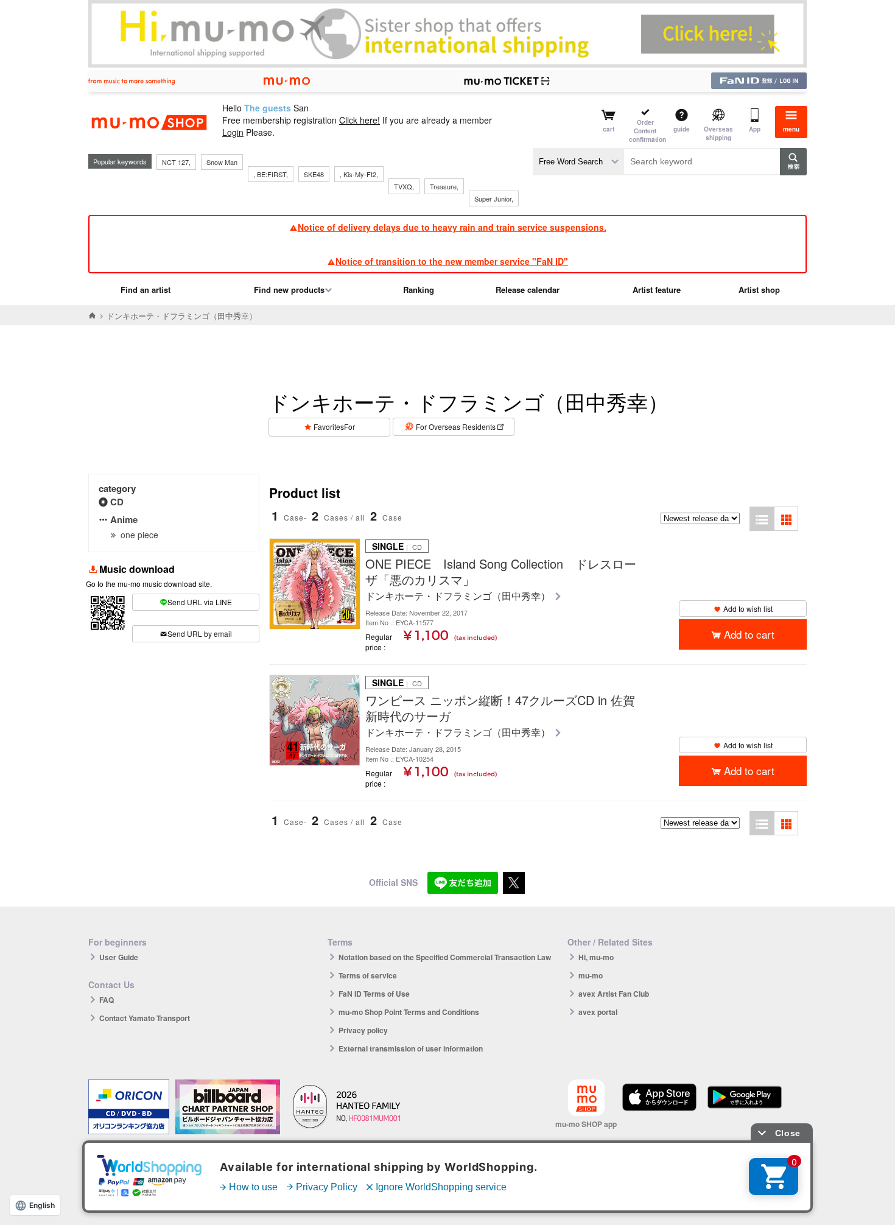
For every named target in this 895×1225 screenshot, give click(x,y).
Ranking (418, 289)
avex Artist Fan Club (613, 993)
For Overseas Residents (456, 426)
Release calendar (528, 289)
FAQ (106, 999)
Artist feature (657, 289)
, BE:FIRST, (270, 174)
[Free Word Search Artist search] (578, 161)
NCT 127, (176, 162)
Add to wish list (748, 608)
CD (117, 501)
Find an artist (145, 289)
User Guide (118, 957)
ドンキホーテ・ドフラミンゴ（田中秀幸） (459, 596)
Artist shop (759, 289)
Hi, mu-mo (596, 957)
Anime (124, 519)
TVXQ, (404, 186)
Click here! (359, 120)
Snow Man (221, 162)
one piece (139, 534)
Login (233, 132)
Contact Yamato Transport (144, 1018)
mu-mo (590, 975)
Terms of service (368, 975)
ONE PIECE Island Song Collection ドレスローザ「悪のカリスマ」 (500, 572)
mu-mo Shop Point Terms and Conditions (409, 1011)
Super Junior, (493, 198)
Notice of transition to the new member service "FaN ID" (451, 261)
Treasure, (444, 186)
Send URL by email (199, 633)
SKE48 (314, 174)
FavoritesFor (334, 426)
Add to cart (749, 634)
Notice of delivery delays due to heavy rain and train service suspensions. (452, 227)
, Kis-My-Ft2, (359, 174)
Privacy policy (363, 1030)
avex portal (597, 1011)
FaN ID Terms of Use (374, 993)
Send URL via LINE (199, 602)
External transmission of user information (411, 1048)
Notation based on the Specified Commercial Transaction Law (445, 957)
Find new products (289, 289)
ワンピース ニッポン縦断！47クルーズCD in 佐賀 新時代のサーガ (502, 708)
